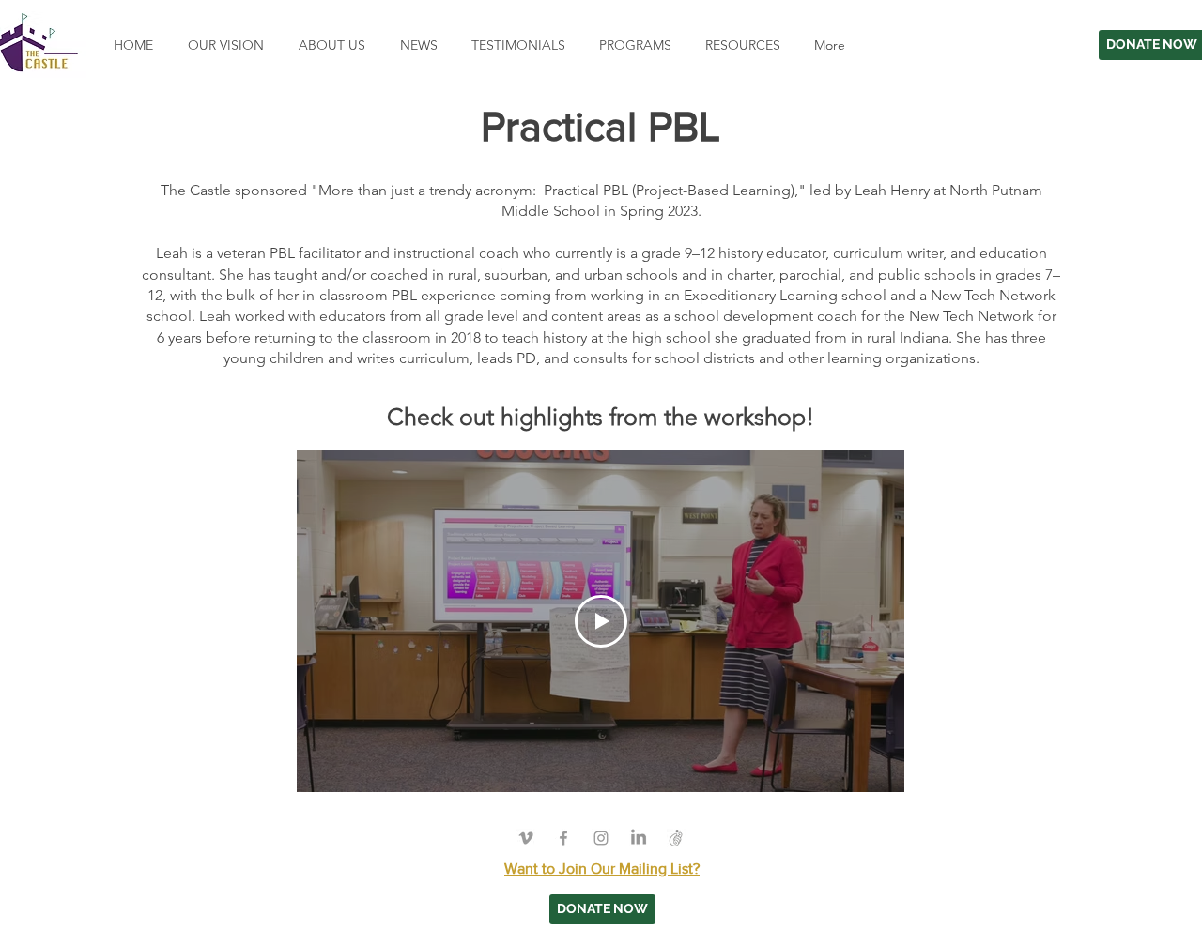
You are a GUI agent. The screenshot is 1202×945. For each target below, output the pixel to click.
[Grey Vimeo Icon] (525, 838)
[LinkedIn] (638, 838)
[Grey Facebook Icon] (563, 838)
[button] (632, 45)
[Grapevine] (676, 838)
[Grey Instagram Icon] (601, 838)
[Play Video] (601, 621)
